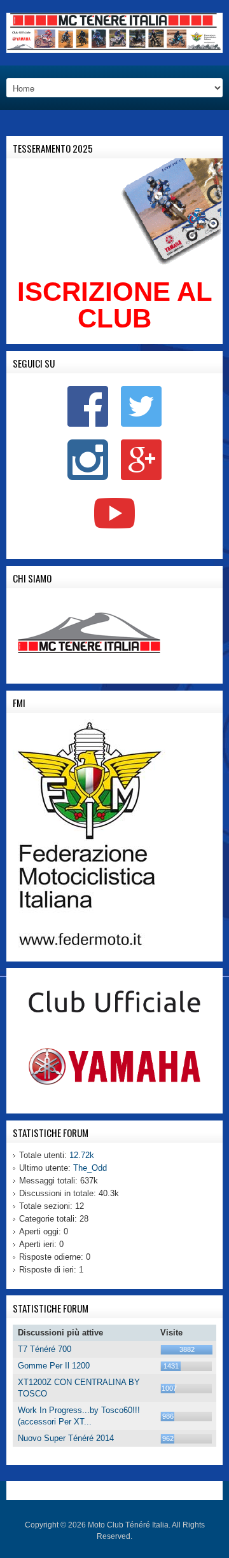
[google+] (141, 459)
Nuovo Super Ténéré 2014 (66, 1438)
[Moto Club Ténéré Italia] (114, 33)
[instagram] (87, 459)
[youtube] (114, 516)
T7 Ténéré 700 (44, 1349)
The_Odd (90, 1168)
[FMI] (89, 833)
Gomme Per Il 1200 (54, 1365)
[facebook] (87, 406)
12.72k (81, 1155)
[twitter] (141, 406)
